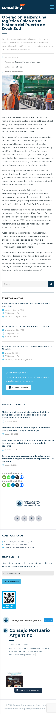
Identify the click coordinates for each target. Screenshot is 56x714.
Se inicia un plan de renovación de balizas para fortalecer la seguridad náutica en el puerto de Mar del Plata (28, 459)
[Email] (4, 477)
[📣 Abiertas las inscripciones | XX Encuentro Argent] (14, 682)
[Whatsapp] (8, 477)
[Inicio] (13, 7)
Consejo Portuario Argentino (30, 633)
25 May (25, 644)
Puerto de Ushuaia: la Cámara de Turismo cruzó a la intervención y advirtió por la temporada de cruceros (28, 443)
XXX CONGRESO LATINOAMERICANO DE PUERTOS (27, 326)
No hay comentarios (14, 72)
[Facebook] (22, 477)
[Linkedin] (13, 477)
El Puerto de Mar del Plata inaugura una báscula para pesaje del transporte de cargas (26, 429)
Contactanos (20, 387)
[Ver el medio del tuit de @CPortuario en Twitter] (34, 654)
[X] (17, 477)
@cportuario (15, 644)
